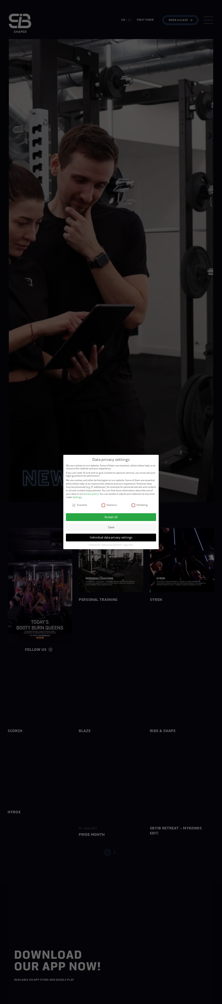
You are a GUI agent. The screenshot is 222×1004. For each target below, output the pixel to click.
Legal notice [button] (128, 545)
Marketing (142, 505)
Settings (77, 497)
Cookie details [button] (95, 545)
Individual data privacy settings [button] (111, 537)
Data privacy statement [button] (112, 545)
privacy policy (91, 493)
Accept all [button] (111, 517)
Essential (82, 505)
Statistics (111, 505)
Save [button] (111, 527)
